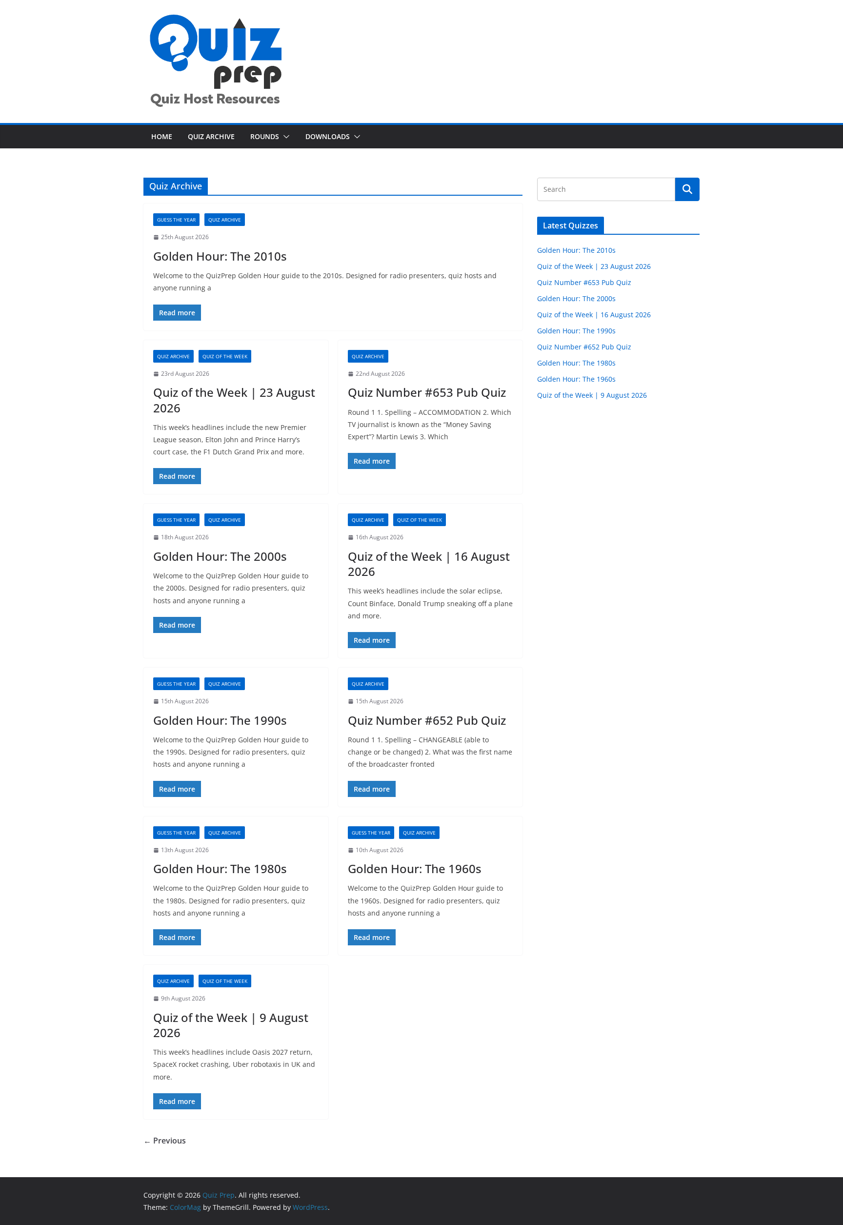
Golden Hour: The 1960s (415, 868)
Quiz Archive (211, 136)
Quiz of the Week (224, 356)
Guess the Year (176, 219)
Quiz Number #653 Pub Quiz (427, 392)
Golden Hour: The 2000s (220, 556)
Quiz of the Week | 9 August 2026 (230, 1025)
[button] (284, 136)
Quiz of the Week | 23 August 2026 (234, 399)
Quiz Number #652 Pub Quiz (427, 720)
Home (161, 136)
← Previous (164, 1140)
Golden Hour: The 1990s (220, 720)
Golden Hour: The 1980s (220, 868)
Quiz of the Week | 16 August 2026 (429, 563)
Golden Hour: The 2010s (220, 256)
